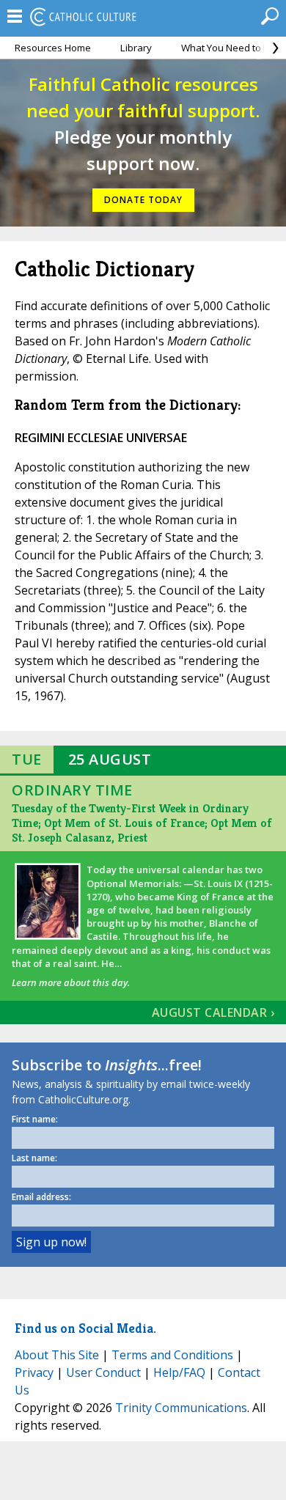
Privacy (34, 1372)
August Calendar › (213, 1012)
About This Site (57, 1355)
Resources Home (53, 47)
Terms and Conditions (172, 1355)
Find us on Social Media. (85, 1328)
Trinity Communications (181, 1408)
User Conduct (103, 1372)
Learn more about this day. (71, 982)
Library (136, 47)
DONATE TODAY (143, 200)
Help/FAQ (179, 1372)
